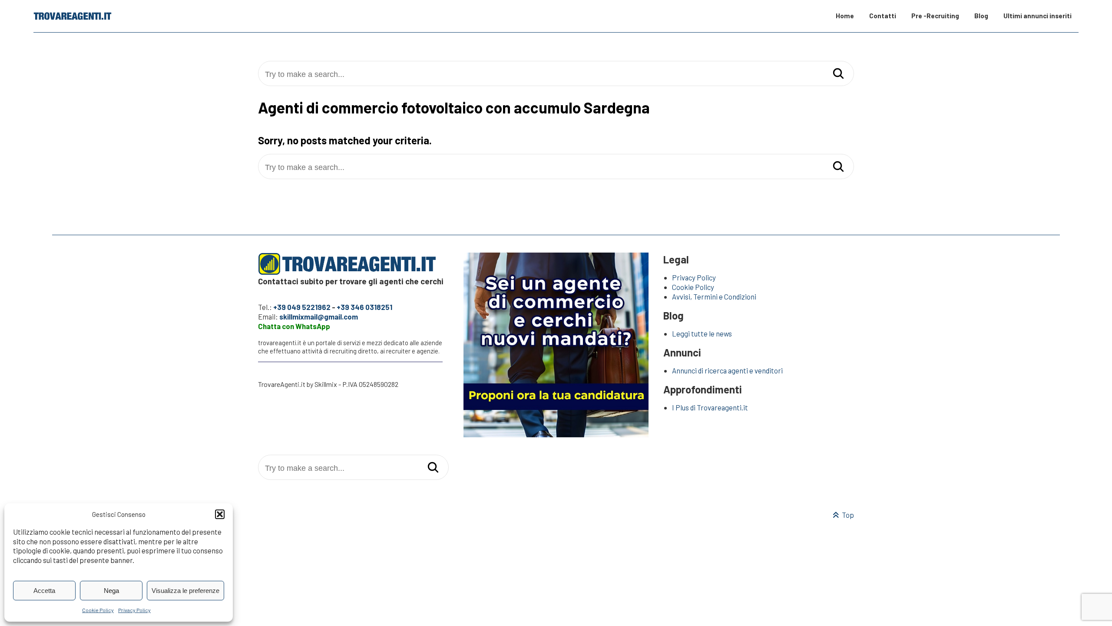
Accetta (44, 590)
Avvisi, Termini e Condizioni (714, 296)
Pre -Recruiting (935, 16)
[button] (219, 514)
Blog (981, 16)
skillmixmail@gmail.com (318, 316)
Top (847, 514)
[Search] (838, 74)
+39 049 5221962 (302, 307)
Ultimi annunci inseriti (1037, 16)
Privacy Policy (134, 610)
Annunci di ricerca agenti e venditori (727, 370)
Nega (111, 590)
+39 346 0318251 (364, 307)
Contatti (882, 16)
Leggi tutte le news (702, 333)
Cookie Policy (98, 610)
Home (845, 16)
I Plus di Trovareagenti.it (710, 407)
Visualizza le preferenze (185, 590)
